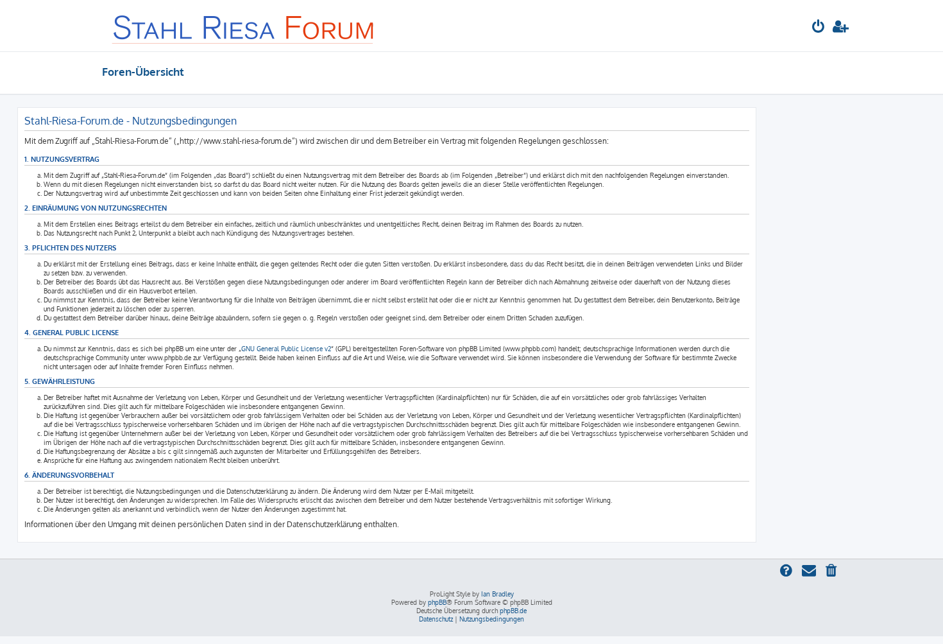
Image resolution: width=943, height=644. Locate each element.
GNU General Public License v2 (286, 348)
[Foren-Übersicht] (243, 25)
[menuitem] (819, 28)
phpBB (437, 602)
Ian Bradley (497, 594)
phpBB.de (513, 610)
